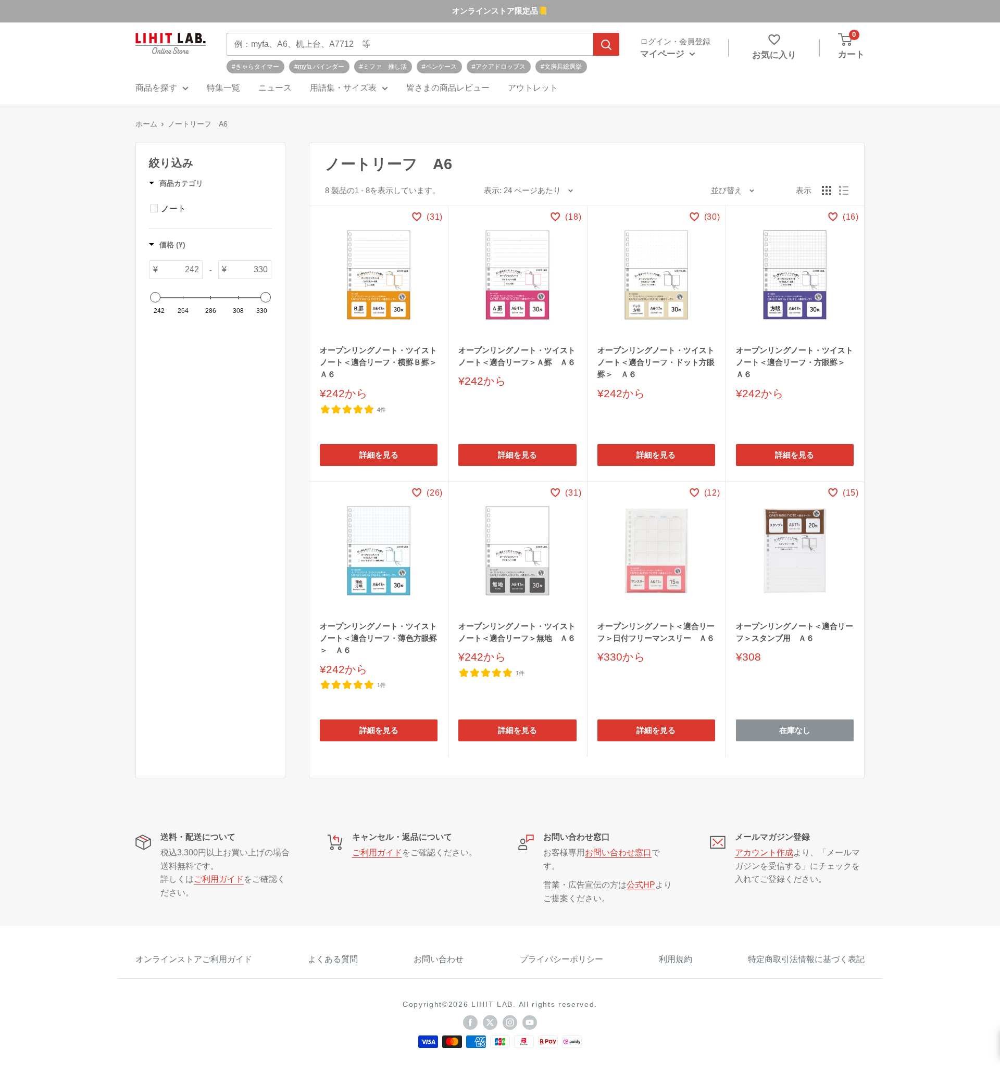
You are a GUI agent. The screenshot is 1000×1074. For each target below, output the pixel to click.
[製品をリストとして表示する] (843, 190)
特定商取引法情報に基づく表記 (806, 959)
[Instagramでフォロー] (510, 1022)
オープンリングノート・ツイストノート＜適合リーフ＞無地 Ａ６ (517, 632)
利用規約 (675, 959)
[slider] (155, 297)
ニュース (275, 87)
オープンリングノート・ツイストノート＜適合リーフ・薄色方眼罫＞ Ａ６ (378, 638)
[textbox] (180, 270)
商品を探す (156, 87)
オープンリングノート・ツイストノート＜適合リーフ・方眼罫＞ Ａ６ (794, 362)
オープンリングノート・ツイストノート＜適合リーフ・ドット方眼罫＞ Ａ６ (656, 362)
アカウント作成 (764, 852)
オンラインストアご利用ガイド (193, 959)
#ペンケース (439, 66)
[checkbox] (154, 208)
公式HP (641, 884)
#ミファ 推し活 (383, 66)
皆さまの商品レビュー (448, 87)
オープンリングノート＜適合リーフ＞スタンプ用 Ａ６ (794, 632)
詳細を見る (378, 454)
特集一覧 (223, 87)
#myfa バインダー (319, 66)
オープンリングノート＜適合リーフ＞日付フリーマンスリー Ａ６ (656, 632)
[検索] (606, 44)
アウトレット (533, 87)
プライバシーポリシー (561, 959)
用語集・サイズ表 (343, 87)
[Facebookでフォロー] (470, 1022)
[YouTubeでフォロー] (529, 1022)
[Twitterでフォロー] (490, 1022)
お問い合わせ (439, 959)
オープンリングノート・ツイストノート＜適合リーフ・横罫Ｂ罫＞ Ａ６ (379, 362)
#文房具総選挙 (561, 66)
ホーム (146, 124)
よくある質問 (333, 959)
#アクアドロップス (499, 66)
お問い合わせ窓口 (618, 852)
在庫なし (794, 730)
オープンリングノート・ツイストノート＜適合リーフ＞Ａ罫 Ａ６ (517, 356)
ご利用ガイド (219, 879)
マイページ (663, 54)
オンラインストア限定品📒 (500, 10)
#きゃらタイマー (255, 66)
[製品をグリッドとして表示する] (826, 190)
